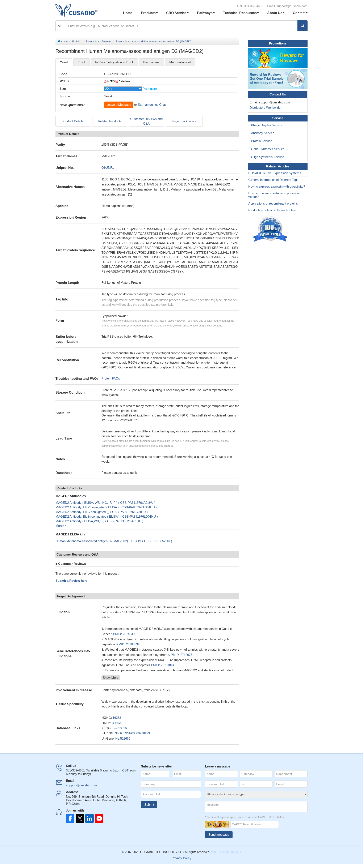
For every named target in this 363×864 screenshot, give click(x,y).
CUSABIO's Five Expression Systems (274, 173)
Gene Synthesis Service (267, 149)
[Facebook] (70, 818)
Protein (76, 41)
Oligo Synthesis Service (267, 157)
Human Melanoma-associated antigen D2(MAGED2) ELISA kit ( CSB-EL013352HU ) (113, 541)
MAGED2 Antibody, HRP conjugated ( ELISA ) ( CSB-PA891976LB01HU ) (106, 507)
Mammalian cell (180, 62)
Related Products (110, 121)
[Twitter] (79, 818)
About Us (274, 13)
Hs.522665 (122, 738)
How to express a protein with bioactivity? (276, 186)
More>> (60, 525)
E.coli (81, 62)
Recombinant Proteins (98, 41)
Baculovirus (151, 62)
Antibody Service (262, 133)
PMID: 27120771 (182, 654)
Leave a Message (119, 104)
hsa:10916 (119, 728)
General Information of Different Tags (273, 179)
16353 (117, 717)
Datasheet (124, 81)
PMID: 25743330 (124, 634)
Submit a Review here (71, 580)
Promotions (277, 43)
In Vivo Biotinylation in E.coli (114, 62)
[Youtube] (98, 818)
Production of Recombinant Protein (272, 210)
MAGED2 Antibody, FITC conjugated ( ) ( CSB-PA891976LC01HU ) (101, 512)
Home (128, 13)
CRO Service (176, 13)
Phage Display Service (266, 125)
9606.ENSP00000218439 (132, 733)
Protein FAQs (110, 378)
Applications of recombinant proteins (273, 203)
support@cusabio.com (292, 6)
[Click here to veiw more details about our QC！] (271, 229)
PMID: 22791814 (162, 665)
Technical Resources (240, 13)
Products (148, 13)
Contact (299, 13)
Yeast (64, 62)
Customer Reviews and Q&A (146, 121)
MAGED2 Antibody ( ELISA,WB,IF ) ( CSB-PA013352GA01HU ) (99, 521)
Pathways (205, 13)
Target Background (184, 121)
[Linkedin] (88, 818)
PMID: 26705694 (127, 644)
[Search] (302, 25)
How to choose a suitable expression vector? (273, 194)
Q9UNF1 (107, 167)
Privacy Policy (181, 858)
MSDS (111, 81)
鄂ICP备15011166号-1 (226, 852)
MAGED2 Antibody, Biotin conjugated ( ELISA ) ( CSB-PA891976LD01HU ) (106, 516)
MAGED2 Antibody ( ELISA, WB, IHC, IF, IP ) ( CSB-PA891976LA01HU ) (105, 502)
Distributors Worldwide (264, 107)
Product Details (72, 121)
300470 (117, 723)
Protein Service (261, 141)
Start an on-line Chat (152, 104)
